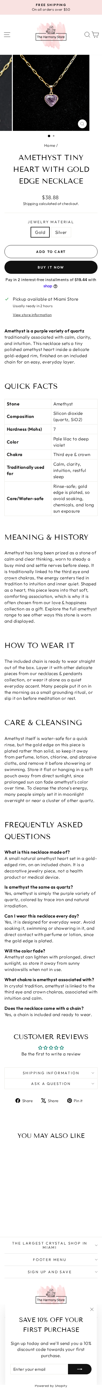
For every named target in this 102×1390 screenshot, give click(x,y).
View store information (32, 314)
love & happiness (69, 602)
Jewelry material (51, 222)
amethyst (87, 608)
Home (49, 145)
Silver (61, 232)
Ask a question (51, 1083)
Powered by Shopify (51, 1385)
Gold (40, 232)
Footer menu (49, 1259)
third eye (71, 571)
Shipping (30, 203)
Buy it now (51, 267)
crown (10, 577)
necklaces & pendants (60, 673)
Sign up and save (50, 1272)
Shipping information (51, 1073)
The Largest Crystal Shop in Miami (50, 1245)
